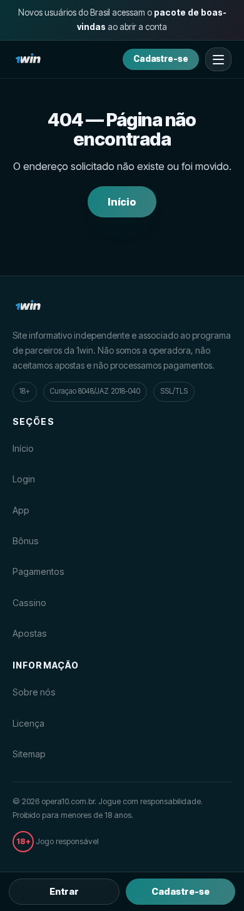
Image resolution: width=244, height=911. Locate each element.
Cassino (29, 602)
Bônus (26, 540)
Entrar (64, 891)
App (21, 510)
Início (122, 202)
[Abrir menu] (218, 59)
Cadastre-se (160, 59)
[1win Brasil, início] (28, 59)
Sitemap (29, 754)
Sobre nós (34, 692)
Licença (28, 723)
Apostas (30, 633)
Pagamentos (38, 571)
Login (24, 479)
